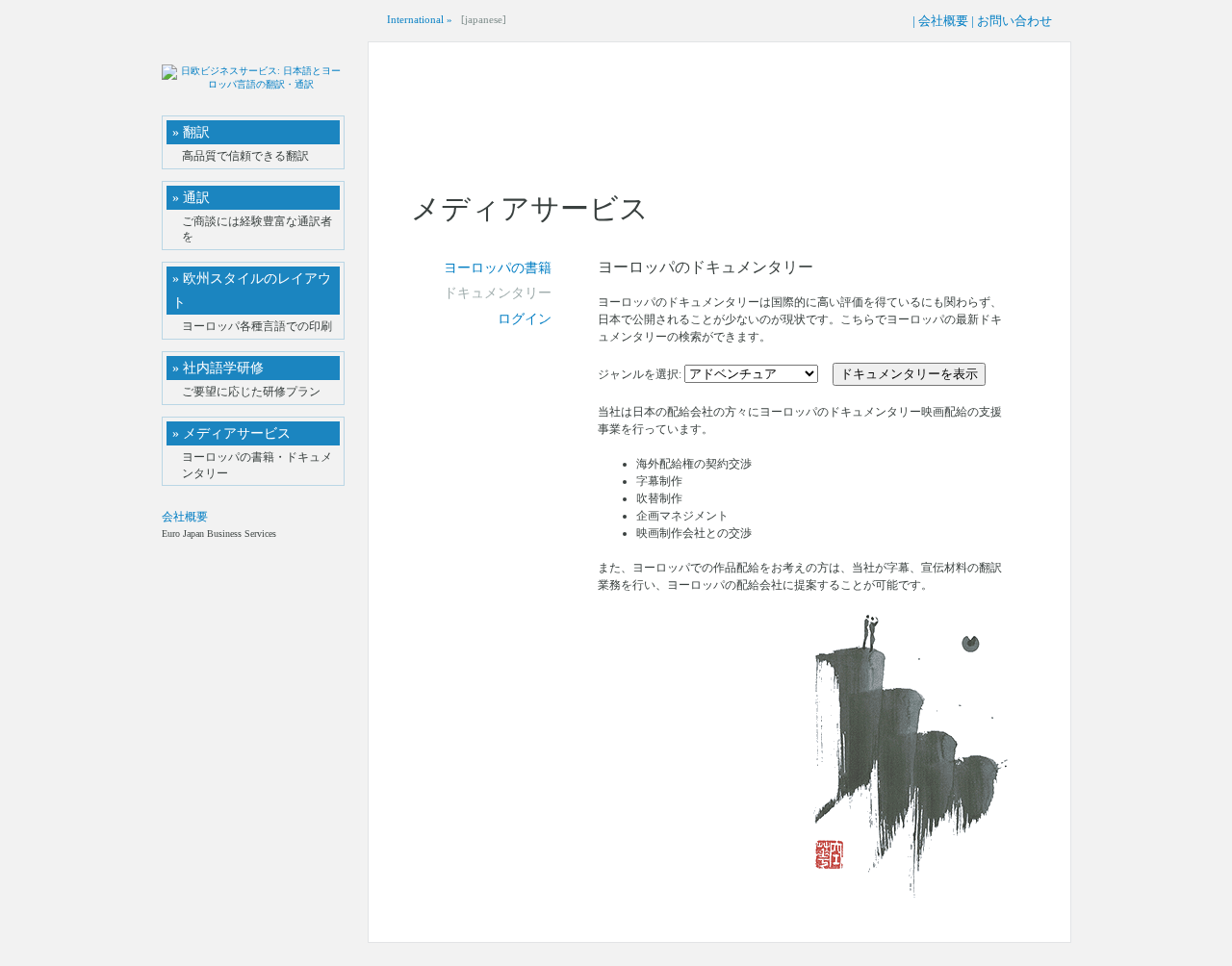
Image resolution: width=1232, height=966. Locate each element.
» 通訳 (191, 198)
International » (419, 19)
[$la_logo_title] (253, 86)
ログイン (525, 319)
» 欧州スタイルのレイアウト (251, 290)
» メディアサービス (231, 433)
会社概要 (943, 20)
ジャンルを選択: (641, 374)
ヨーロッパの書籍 (498, 268)
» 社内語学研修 (218, 368)
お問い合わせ (1014, 20)
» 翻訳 (191, 132)
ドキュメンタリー (498, 293)
